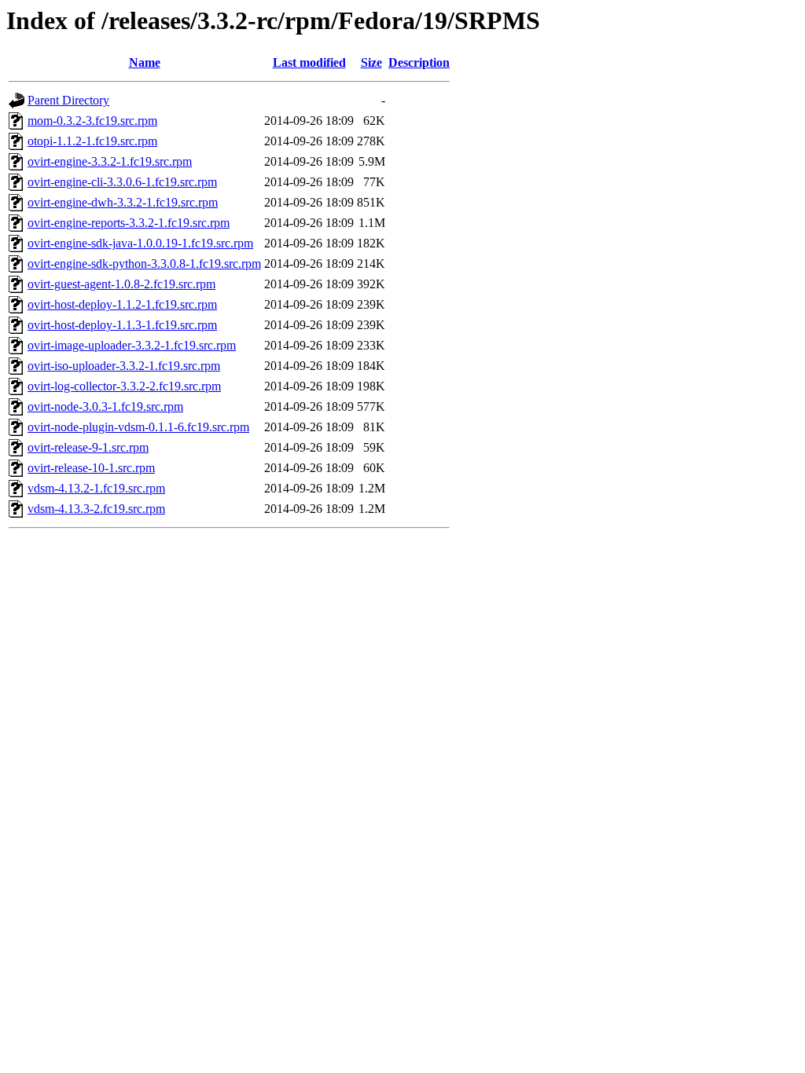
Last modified (309, 62)
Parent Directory (68, 100)
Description (419, 62)
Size (371, 62)
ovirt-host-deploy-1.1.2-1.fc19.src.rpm (122, 304)
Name (144, 62)
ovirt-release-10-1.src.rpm (91, 467)
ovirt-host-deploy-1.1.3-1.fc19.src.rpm (122, 324)
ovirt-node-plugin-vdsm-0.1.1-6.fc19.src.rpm (138, 427)
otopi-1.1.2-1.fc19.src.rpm (92, 141)
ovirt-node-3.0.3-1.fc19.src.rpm (105, 406)
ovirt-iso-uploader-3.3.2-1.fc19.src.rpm (124, 365)
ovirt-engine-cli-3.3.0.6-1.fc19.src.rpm (122, 182)
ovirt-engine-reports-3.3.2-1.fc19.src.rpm (129, 222)
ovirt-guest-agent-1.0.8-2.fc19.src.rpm (121, 284)
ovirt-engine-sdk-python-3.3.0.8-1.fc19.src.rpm (144, 263)
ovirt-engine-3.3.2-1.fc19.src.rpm (110, 161)
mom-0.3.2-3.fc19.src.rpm (92, 120)
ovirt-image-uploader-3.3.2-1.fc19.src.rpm (132, 345)
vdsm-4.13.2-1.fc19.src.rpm (96, 488)
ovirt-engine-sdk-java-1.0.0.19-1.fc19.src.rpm (140, 243)
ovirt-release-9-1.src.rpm (88, 447)
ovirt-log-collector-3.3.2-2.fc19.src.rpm (124, 386)
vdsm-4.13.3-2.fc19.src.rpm (96, 508)
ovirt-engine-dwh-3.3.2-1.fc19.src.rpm (123, 202)
